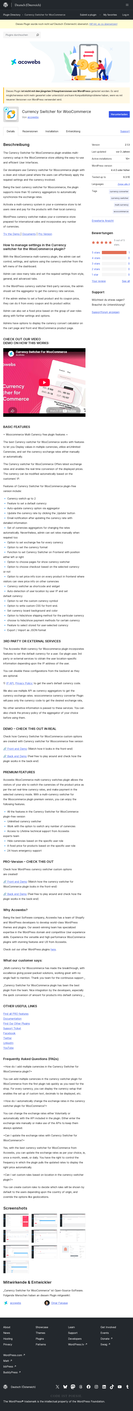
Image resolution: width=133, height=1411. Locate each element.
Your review (99, 281)
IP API (10, 683)
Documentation (12, 1018)
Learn (71, 1327)
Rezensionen (30, 131)
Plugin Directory (11, 14)
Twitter (7, 1038)
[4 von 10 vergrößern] (24, 1265)
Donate (107, 1338)
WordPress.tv (77, 1344)
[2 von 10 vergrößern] (24, 1234)
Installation (51, 131)
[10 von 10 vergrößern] (81, 1249)
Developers (75, 1338)
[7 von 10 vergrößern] (52, 1249)
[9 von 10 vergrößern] (81, 1234)
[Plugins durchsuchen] (37, 35)
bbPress (9, 1366)
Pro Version (45, 234)
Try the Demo (12, 234)
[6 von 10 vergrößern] (52, 1234)
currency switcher (119, 198)
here (53, 949)
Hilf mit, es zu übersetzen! (103, 24)
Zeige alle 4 (124, 184)
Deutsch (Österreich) (23, 1387)
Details (11, 131)
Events (105, 1332)
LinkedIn (8, 1043)
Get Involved (108, 1327)
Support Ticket (12, 1028)
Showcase (42, 1327)
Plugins (40, 1338)
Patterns (41, 1344)
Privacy (7, 1344)
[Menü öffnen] (128, 5)
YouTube (8, 1047)
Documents (29, 234)
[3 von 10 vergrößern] (24, 1249)
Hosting (7, 1338)
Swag (105, 1344)
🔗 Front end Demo (15, 748)
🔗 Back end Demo (15, 756)
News (6, 1332)
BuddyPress (12, 1372)
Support (125, 131)
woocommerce (121, 211)
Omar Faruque (59, 1303)
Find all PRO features (16, 1013)
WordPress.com (14, 1355)
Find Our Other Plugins (16, 1023)
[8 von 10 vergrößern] (81, 1218)
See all (126, 281)
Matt (7, 1360)
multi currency (121, 205)
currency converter (119, 191)
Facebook (9, 1033)
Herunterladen (119, 114)
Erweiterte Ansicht (103, 220)
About (6, 1327)
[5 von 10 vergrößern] (52, 1218)
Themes (40, 1332)
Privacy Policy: (24, 683)
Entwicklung (73, 131)
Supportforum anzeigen (106, 312)
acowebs (33, 117)
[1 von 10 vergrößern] (24, 1218)
